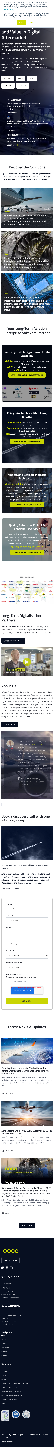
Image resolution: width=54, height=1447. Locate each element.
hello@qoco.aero (7, 1287)
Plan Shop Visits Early (9, 1387)
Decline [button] (32, 22)
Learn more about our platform (27, 504)
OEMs (32, 78)
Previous (4, 806)
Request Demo (10, 1260)
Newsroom (5, 1347)
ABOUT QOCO (9, 724)
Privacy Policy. (9, 10)
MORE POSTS (27, 1225)
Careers (4, 1351)
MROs (20, 78)
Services (22, 85)
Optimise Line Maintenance (11, 1395)
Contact (4, 1355)
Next (11, 806)
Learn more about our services (27, 552)
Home (3, 1339)
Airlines (8, 78)
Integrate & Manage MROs (11, 1391)
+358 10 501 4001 (8, 1283)
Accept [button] (21, 22)
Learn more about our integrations (27, 375)
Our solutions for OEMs (13, 640)
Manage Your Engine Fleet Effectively (15, 1383)
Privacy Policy (7, 1441)
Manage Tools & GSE (9, 1399)
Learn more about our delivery (27, 441)
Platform (8, 85)
